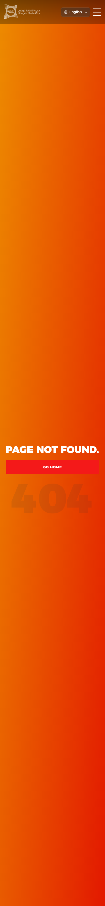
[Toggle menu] (97, 12)
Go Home (52, 467)
